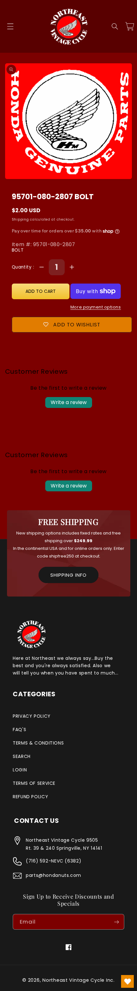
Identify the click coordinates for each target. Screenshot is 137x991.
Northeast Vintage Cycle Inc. (78, 980)
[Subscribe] (116, 922)
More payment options (95, 307)
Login (20, 770)
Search (22, 756)
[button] (10, 26)
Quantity (22, 267)
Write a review (69, 402)
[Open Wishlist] (127, 981)
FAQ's (19, 729)
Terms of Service (34, 783)
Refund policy (30, 796)
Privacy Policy (32, 716)
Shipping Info (68, 575)
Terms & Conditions (38, 743)
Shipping (20, 219)
